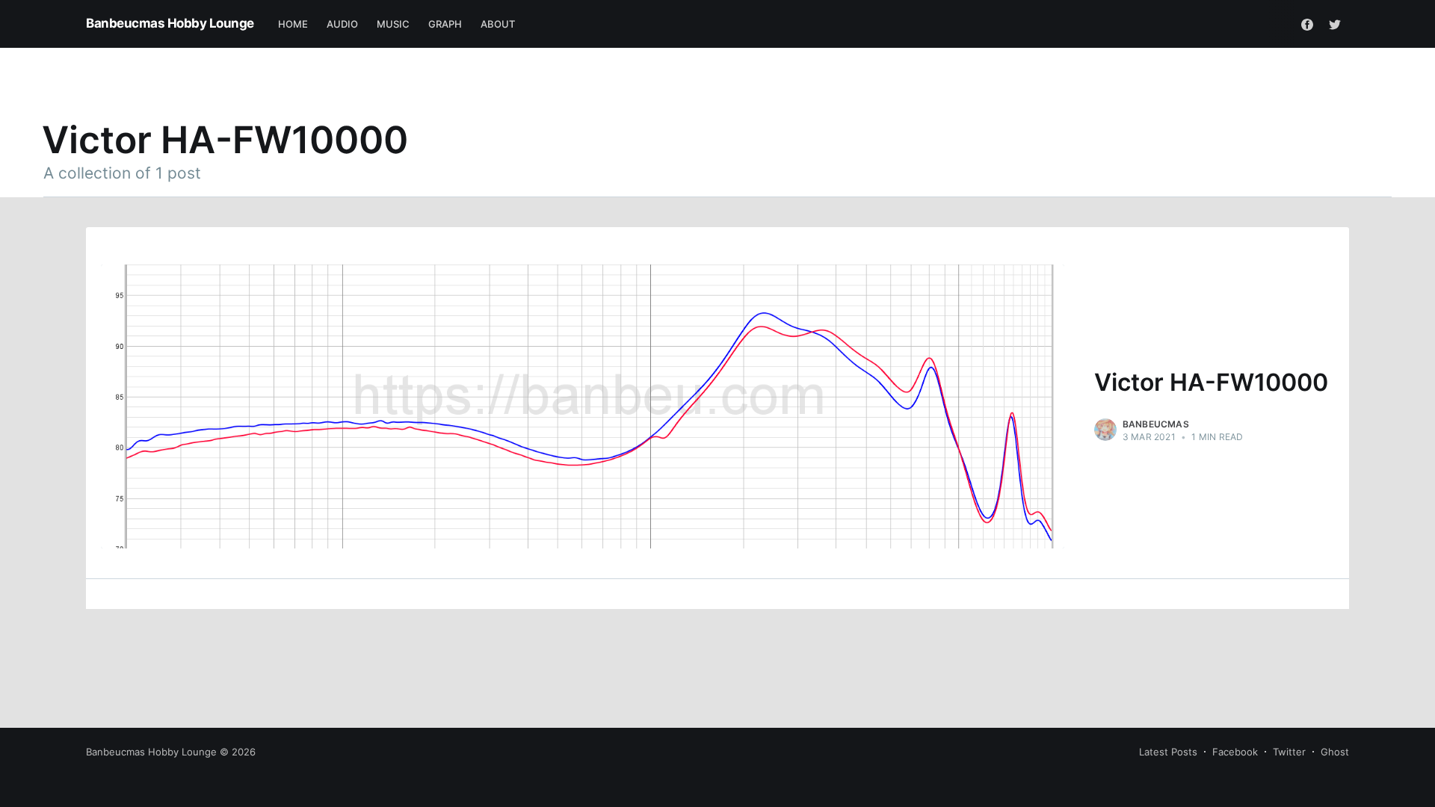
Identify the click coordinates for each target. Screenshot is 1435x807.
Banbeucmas (1156, 424)
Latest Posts (1168, 752)
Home (293, 24)
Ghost (1335, 752)
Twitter (1289, 752)
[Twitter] (1335, 24)
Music (393, 24)
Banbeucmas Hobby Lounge (170, 23)
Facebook (1235, 752)
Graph (445, 24)
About (498, 24)
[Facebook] (1307, 24)
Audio (343, 24)
